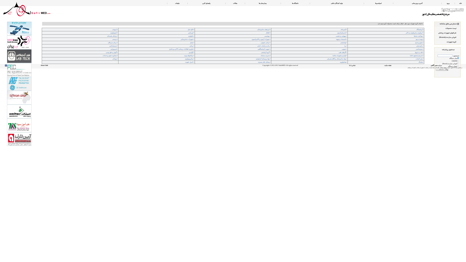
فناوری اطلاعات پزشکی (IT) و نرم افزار (181, 49)
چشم (191, 42)
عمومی (344, 49)
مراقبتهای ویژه (188, 55)
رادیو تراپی (419, 46)
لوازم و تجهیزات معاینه (339, 55)
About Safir (44, 65)
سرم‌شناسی (113, 46)
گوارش (191, 52)
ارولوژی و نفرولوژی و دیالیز (414, 33)
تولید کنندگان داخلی (337, 3)
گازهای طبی (342, 52)
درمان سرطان (112, 42)
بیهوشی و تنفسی (341, 36)
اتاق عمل (190, 29)
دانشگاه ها (295, 3)
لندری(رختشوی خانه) (416, 55)
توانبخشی (343, 42)
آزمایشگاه (419, 29)
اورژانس (190, 33)
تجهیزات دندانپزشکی (187, 39)
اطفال (268, 33)
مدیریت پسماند (265, 55)
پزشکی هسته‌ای (112, 36)
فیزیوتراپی (113, 49)
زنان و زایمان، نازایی (263, 46)
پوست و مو (419, 39)
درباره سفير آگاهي (436, 65)
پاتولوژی (190, 36)
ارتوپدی (114, 29)
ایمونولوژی (113, 33)
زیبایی (191, 46)
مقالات (235, 3)
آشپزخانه (343, 29)
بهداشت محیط (418, 36)
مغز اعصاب (419, 59)
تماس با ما (352, 65)
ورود (448, 3)
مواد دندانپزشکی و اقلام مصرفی (336, 59)
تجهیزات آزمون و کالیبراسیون (261, 39)
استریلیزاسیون (341, 33)
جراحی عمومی (265, 42)
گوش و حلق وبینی (111, 52)
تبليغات (177, 3)
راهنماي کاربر (206, 3)
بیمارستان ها (263, 3)
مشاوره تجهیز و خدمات (110, 55)
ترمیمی (114, 39)
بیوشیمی (267, 36)
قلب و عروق (419, 52)
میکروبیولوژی (189, 59)
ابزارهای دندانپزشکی (263, 29)
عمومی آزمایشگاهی (264, 49)
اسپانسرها (378, 3)
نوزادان (114, 59)
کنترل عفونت (189, 62)
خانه (460, 3)
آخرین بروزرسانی (417, 3)
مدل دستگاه (453, 58)
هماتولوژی (343, 62)
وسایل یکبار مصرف (264, 62)
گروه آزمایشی (265, 52)
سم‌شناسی (419, 49)
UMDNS (454, 61)
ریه (345, 46)
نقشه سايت (387, 65)
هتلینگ (421, 62)
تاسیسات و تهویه (341, 39)
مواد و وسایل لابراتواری (263, 59)
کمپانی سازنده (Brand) (449, 64)
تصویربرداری (419, 42)
